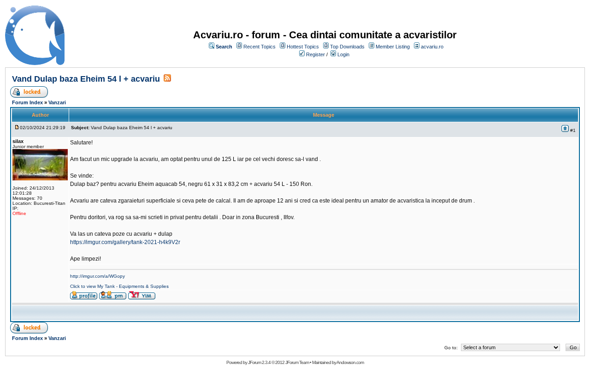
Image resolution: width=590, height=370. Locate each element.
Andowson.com (350, 362)
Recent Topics (259, 46)
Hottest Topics (303, 46)
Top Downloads (347, 46)
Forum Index (27, 102)
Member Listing (393, 46)
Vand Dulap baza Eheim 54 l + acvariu (86, 79)
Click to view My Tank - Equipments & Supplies (119, 286)
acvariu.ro (432, 46)
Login (343, 54)
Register (315, 54)
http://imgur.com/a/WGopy (97, 276)
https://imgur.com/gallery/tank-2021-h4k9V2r (125, 242)
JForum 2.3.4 (259, 362)
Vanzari (57, 102)
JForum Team (297, 362)
